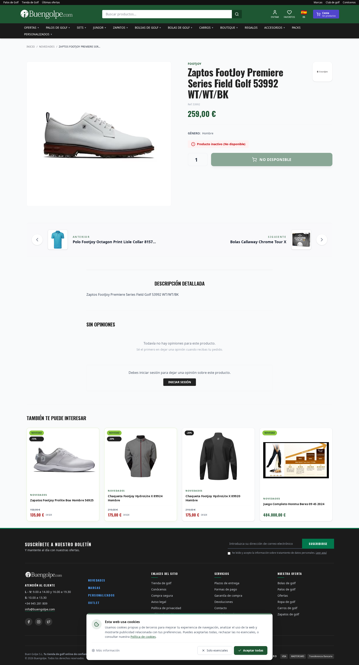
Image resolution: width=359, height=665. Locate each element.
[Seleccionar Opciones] (93, 443)
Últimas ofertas (51, 2)
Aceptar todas (253, 650)
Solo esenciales (217, 650)
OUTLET (94, 602)
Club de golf (332, 2)
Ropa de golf (286, 602)
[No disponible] (248, 443)
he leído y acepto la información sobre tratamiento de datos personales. (279, 552)
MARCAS (94, 587)
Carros (206, 27)
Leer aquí (321, 553)
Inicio (31, 46)
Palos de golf (58, 27)
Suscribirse (318, 543)
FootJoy (194, 64)
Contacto (220, 608)
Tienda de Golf (30, 2)
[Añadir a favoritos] (93, 434)
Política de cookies (143, 637)
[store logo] (46, 14)
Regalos (251, 27)
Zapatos (120, 27)
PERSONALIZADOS (101, 595)
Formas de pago (225, 589)
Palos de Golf (10, 2)
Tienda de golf (161, 583)
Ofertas (31, 27)
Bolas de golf (180, 27)
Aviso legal (158, 602)
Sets (81, 27)
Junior (99, 27)
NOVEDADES (96, 580)
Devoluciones (223, 602)
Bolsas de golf (148, 27)
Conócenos (349, 2)
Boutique (229, 27)
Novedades (47, 46)
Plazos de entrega (226, 583)
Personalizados (38, 34)
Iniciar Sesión (179, 382)
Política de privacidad (166, 608)
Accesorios (274, 27)
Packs (296, 27)
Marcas (318, 2)
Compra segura (162, 596)
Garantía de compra (228, 596)
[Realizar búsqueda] (237, 14)
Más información (108, 650)
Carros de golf (287, 608)
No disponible (275, 159)
